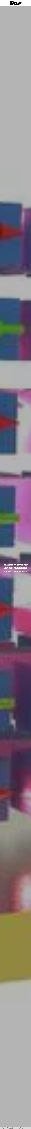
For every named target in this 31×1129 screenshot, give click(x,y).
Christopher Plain (10, 571)
